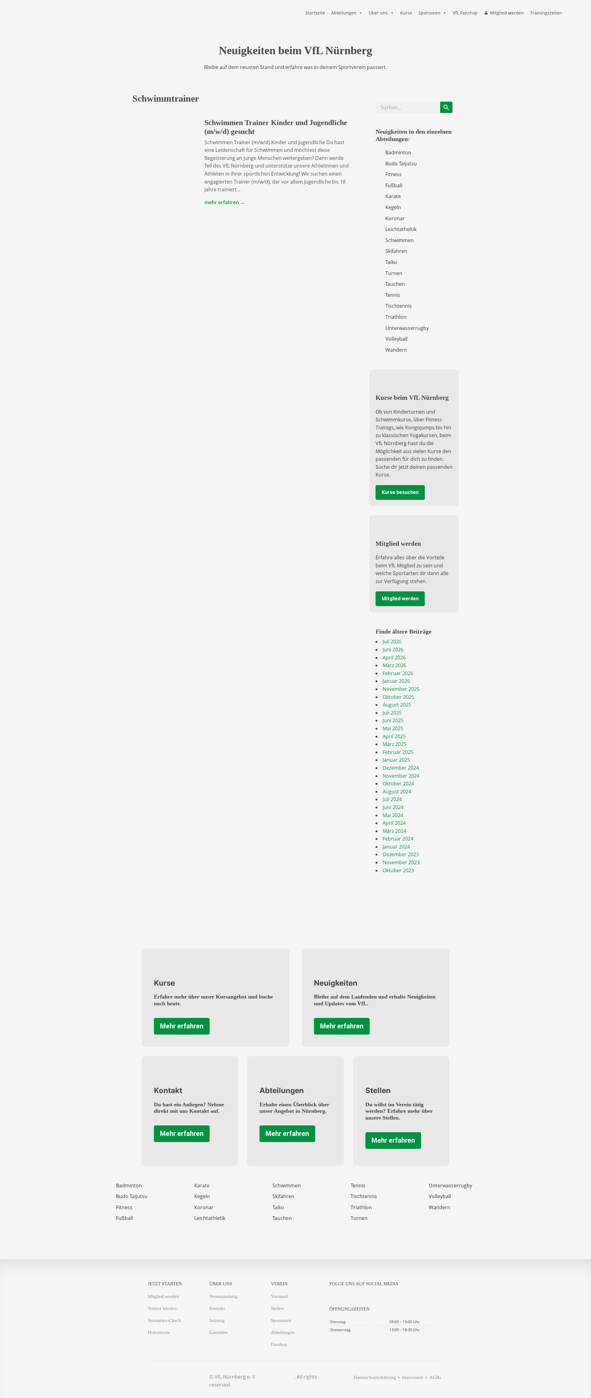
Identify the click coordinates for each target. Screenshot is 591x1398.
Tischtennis (398, 305)
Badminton (398, 152)
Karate (393, 196)
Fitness (393, 174)
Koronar (395, 218)
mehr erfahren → (224, 202)
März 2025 (394, 744)
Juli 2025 (392, 712)
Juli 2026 (392, 641)
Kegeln (393, 207)
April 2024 (394, 823)
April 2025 (394, 736)
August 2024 (397, 791)
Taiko (391, 262)
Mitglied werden (507, 13)
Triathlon (396, 317)
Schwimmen (399, 240)
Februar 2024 (398, 838)
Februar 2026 (398, 673)
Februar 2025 (398, 752)
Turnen (393, 273)
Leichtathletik (209, 1218)
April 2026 (394, 657)
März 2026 (394, 665)
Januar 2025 (396, 759)
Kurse (406, 13)
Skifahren (396, 251)
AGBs (435, 1377)
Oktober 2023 (398, 870)
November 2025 (401, 689)
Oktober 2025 (398, 697)
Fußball (393, 185)
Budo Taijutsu (401, 163)
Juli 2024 (392, 799)
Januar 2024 (396, 846)
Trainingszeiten (546, 13)
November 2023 (401, 862)
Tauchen (395, 284)
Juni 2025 (393, 720)
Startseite (315, 13)
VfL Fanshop (465, 13)
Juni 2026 (393, 649)
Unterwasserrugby (407, 328)
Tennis (392, 295)
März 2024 (394, 831)
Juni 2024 (393, 807)
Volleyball (396, 338)
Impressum (412, 1377)
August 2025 (397, 704)
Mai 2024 (393, 815)
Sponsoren (429, 13)
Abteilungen (343, 13)
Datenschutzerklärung (375, 1377)
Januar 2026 (396, 681)
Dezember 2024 (401, 767)
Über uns (378, 13)
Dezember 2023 (401, 854)
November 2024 (401, 775)
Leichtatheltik (400, 229)
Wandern (396, 349)
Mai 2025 (393, 728)
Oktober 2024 (398, 783)
